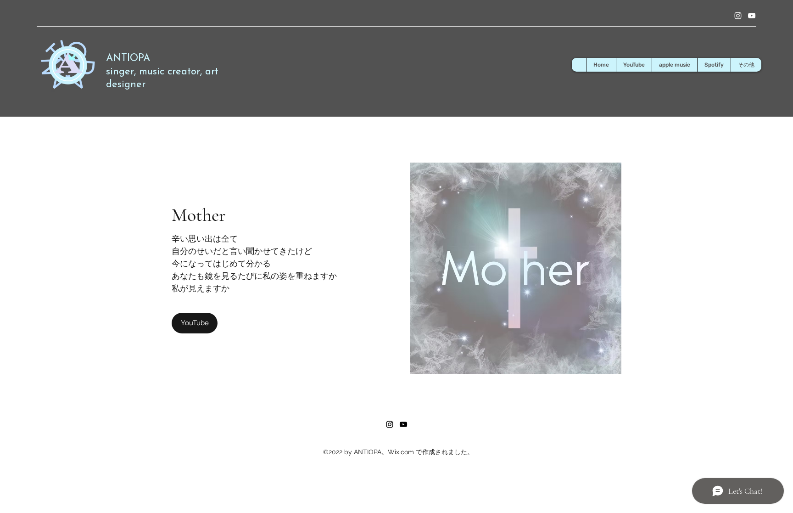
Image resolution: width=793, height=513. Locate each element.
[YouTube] (751, 15)
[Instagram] (738, 15)
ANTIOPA (128, 58)
